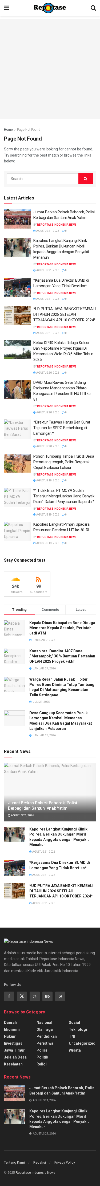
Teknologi (78, 1029)
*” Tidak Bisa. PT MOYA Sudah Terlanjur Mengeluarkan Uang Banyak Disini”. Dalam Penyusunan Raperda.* (63, 496)
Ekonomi (12, 1029)
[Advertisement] (50, 69)
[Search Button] (85, 178)
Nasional (44, 1022)
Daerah (10, 1022)
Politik (42, 1057)
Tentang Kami (14, 1162)
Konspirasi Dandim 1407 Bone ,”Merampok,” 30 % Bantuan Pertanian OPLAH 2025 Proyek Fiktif (62, 656)
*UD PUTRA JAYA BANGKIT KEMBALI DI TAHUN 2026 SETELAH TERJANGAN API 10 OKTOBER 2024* (64, 314)
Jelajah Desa (15, 1057)
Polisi (42, 1050)
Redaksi (39, 1162)
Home (8, 129)
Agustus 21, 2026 (47, 230)
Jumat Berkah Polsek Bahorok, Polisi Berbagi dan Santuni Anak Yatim (42, 805)
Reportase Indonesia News (57, 224)
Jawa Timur (14, 1050)
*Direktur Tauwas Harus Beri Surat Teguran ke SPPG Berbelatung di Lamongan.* (61, 428)
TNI (72, 1036)
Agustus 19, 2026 (47, 480)
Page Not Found (28, 129)
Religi (42, 1064)
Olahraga (45, 1029)
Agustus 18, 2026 (47, 543)
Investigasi (13, 1043)
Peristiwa (45, 1043)
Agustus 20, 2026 (47, 372)
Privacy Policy (64, 1162)
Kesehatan (13, 1064)
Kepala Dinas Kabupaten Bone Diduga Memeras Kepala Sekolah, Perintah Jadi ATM (62, 628)
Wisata (75, 1050)
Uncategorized (82, 1043)
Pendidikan (47, 1036)
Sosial (74, 1022)
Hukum (10, 1036)
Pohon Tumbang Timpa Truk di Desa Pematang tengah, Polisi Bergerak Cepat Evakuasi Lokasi (63, 462)
